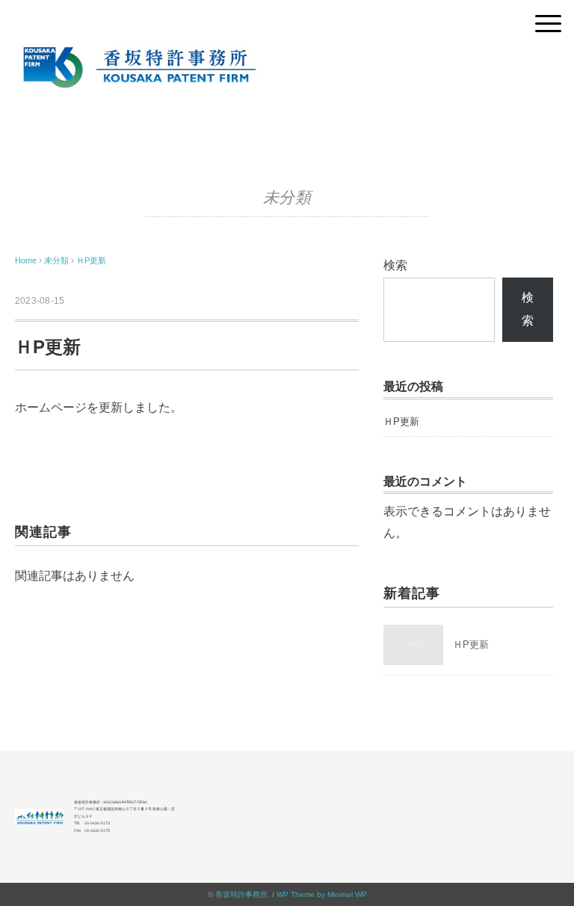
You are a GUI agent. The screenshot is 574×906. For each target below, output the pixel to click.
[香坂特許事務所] (287, 48)
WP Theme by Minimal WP (322, 894)
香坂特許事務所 (241, 894)
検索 (395, 265)
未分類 (287, 197)
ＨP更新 (91, 260)
